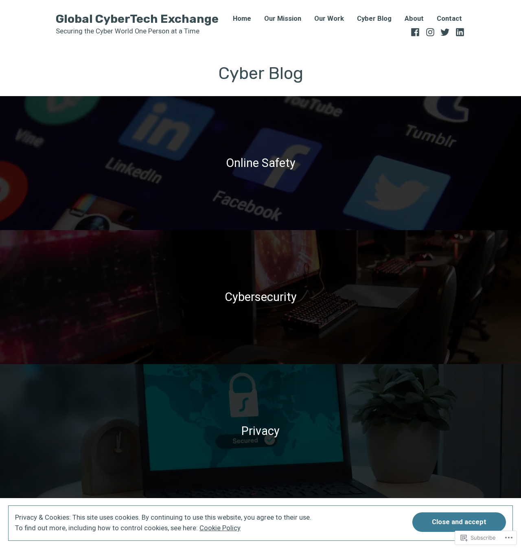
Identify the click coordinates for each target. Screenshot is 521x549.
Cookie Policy (220, 528)
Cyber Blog (374, 19)
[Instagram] (430, 31)
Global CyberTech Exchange (137, 19)
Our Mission (282, 19)
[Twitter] (445, 31)
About (414, 19)
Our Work (329, 19)
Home (242, 19)
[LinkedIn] (459, 31)
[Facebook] (416, 31)
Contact (449, 19)
